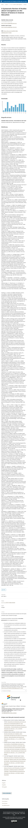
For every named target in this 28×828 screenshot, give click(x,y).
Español (4, 785)
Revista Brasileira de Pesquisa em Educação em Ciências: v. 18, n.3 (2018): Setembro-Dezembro (15, 728)
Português (4, 787)
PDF (4, 589)
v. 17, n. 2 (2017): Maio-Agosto (16, 4)
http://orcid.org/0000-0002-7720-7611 (9, 27)
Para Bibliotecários (6, 805)
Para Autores (4, 803)
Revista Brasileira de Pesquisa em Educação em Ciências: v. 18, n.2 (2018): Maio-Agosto (15, 752)
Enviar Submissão (7, 793)
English (3, 782)
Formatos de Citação (6, 690)
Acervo (6, 4)
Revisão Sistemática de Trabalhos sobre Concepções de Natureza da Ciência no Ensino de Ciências (15, 735)
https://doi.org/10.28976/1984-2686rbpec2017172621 (12, 688)
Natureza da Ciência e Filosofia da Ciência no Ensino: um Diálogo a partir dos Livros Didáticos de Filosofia (15, 759)
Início (2, 4)
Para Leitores (4, 801)
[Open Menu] (1, 1)
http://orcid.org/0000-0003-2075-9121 (9, 23)
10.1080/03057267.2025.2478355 (9, 713)
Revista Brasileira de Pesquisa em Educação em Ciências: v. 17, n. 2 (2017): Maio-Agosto (14, 739)
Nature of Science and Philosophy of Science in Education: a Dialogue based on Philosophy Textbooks (14, 769)
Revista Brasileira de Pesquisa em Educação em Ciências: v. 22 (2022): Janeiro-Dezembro (14, 762)
